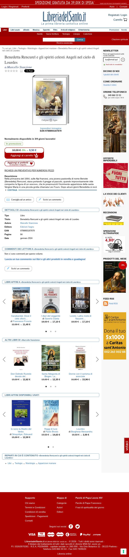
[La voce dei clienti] (113, 201)
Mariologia (32, 48)
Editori (60, 512)
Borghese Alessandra (81, 431)
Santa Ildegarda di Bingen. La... (51, 375)
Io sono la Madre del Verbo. (21, 430)
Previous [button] (4, 301)
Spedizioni (30, 516)
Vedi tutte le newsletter (114, 64)
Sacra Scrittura (52, 34)
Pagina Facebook (71, 526)
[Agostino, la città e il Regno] (114, 277)
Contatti (123, 6)
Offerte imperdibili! (110, 159)
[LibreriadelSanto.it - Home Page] (64, 18)
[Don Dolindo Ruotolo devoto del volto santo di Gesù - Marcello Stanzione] (21, 357)
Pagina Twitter (77, 526)
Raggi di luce (50, 429)
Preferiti (25, 6)
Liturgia (76, 34)
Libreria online (64, 553)
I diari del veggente (50, 316)
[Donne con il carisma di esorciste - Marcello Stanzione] (80, 357)
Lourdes (80, 429)
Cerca (80, 39)
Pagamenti (42, 516)
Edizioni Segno (27, 227)
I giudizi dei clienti (111, 75)
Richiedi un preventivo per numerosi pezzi (29, 170)
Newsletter (110, 50)
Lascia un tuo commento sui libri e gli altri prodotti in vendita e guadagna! (45, 259)
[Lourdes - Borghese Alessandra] (80, 413)
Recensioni (110, 212)
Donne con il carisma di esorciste (80, 375)
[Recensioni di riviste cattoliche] (113, 220)
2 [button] (50, 331)
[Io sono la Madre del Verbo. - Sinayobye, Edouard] (21, 413)
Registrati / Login (117, 15)
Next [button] (97, 301)
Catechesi (87, 34)
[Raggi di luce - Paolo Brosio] (51, 413)
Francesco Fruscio (22, 321)
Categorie (62, 503)
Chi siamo (30, 503)
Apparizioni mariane (47, 48)
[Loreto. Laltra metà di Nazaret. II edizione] (80, 300)
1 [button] (46, 331)
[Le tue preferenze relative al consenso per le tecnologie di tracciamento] (123, 551)
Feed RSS (108, 298)
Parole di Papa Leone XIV (89, 498)
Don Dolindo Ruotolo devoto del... (21, 375)
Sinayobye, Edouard (22, 434)
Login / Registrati (10, 6)
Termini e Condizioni (35, 507)
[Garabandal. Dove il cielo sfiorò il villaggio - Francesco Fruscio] (21, 300)
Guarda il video (109, 85)
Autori (60, 507)
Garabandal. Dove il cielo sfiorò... (21, 317)
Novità (39, 34)
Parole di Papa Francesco (88, 503)
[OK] (123, 60)
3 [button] (55, 331)
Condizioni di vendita (35, 512)
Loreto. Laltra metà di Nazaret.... (80, 317)
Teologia (66, 34)
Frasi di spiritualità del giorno (90, 507)
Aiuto (112, 6)
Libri (14, 48)
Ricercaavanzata (64, 43)
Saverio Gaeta (52, 318)
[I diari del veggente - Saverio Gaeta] (51, 300)
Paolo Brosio (52, 431)
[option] (21, 307)
